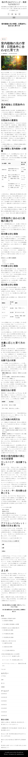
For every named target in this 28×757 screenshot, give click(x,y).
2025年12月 (4, 697)
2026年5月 (4, 693)
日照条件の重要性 (7, 620)
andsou (5, 53)
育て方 (4, 39)
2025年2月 (4, 704)
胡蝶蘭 (3, 687)
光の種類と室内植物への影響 (10, 624)
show (6, 100)
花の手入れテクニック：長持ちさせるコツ (14, 3)
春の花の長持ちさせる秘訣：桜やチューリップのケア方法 (14, 606)
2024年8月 (4, 708)
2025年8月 (4, 701)
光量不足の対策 (7, 643)
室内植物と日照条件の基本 (8, 618)
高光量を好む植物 (7, 630)
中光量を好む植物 (7, 633)
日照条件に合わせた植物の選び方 (10, 628)
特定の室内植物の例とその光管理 (10, 654)
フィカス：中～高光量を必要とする (12, 660)
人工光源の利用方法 (8, 650)
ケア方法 (3, 676)
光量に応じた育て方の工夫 (8, 641)
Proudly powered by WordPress (14, 752)
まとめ (3, 669)
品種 (2, 679)
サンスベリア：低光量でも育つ (11, 656)
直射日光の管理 (7, 646)
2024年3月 (4, 715)
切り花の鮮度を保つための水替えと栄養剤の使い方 (14, 610)
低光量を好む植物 (7, 637)
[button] (14, 17)
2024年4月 (4, 712)
